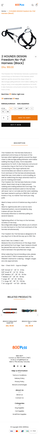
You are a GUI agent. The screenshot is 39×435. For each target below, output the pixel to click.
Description (19, 143)
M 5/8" (20, 108)
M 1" (27, 108)
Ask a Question (23, 104)
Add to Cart (24, 118)
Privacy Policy (19, 381)
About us (19, 395)
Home (3, 11)
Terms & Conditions (20, 375)
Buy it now (16, 125)
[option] (19, 36)
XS (11, 108)
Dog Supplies (19, 408)
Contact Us (19, 398)
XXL (8, 111)
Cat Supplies (19, 411)
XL (3, 111)
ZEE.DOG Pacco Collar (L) (29, 322)
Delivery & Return (8, 104)
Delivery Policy (19, 378)
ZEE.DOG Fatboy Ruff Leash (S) (10, 322)
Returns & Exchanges (19, 385)
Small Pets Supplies (19, 414)
